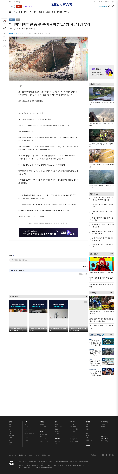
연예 (53, 12)
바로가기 (88, 421)
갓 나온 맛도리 (73, 439)
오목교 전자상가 (74, 441)
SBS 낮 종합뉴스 (44, 441)
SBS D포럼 (104, 441)
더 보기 (84, 296)
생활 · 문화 (11, 435)
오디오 (41, 431)
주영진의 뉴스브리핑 (29, 433)
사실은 (56, 424)
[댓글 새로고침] (15, 255)
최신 (10, 424)
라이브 (87, 429)
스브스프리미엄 (104, 421)
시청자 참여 (22, 455)
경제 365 (57, 431)
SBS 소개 (12, 455)
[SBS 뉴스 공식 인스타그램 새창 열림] (113, 455)
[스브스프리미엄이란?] (103, 334)
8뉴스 (15, 12)
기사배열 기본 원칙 (77, 465)
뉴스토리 (26, 440)
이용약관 (37, 455)
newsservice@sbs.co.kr (60, 464)
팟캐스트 (103, 427)
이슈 (10, 444)
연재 (56, 421)
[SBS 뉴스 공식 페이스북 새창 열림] (106, 455)
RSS (87, 438)
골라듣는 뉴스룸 (43, 434)
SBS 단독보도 (58, 427)
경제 (25, 12)
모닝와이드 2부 (28, 431)
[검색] (109, 6)
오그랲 (90, 339)
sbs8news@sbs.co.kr (63, 461)
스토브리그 (72, 431)
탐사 (56, 443)
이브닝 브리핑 (43, 427)
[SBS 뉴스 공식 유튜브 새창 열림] (103, 455)
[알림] (113, 6)
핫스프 (90, 359)
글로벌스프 (91, 349)
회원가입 (107, 2)
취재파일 (59, 12)
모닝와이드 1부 (28, 429)
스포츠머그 (72, 424)
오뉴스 (26, 435)
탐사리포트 (57, 438)
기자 (87, 433)
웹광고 (30, 455)
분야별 (10, 421)
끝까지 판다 (57, 441)
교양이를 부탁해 (92, 369)
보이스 (41, 436)
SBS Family (83, 455)
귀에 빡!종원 (73, 427)
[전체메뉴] (10, 12)
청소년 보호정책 (86, 465)
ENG (95, 2)
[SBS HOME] (113, 2)
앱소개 (87, 435)
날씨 (87, 424)
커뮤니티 (103, 429)
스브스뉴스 (72, 436)
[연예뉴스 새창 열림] (101, 72)
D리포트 (57, 433)
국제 (35, 12)
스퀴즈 (102, 431)
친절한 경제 (57, 429)
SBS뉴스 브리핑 (43, 439)
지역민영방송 (94, 455)
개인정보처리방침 (46, 455)
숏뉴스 (87, 431)
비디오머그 (72, 421)
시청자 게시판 (89, 440)
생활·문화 (41, 12)
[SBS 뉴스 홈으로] (62, 4)
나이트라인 (27, 438)
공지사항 (88, 445)
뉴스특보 (26, 442)
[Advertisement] (48, 285)
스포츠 (48, 12)
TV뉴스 (66, 12)
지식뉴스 (103, 424)
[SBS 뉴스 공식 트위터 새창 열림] (110, 455)
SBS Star (103, 438)
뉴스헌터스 (27, 427)
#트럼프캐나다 (103, 6)
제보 (87, 427)
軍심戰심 (42, 424)
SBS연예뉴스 (104, 436)
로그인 (100, 2)
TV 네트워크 (12, 442)
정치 (20, 12)
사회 (30, 12)
